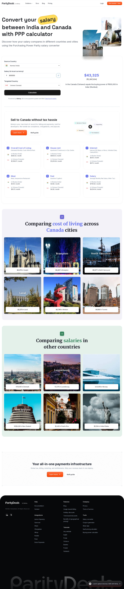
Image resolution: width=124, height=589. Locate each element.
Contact (36, 509)
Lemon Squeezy (39, 519)
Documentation (39, 506)
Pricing (50, 3)
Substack (66, 551)
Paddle (36, 536)
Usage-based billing (69, 509)
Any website (67, 531)
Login (102, 3)
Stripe (36, 526)
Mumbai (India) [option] (15, 65)
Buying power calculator (90, 532)
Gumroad (37, 522)
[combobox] (35, 65)
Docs (37, 3)
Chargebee (38, 529)
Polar (36, 539)
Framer (65, 548)
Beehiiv (65, 544)
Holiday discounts (68, 512)
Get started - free (114, 3)
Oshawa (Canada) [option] (16, 85)
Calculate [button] (32, 93)
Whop (36, 532)
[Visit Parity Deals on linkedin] (7, 515)
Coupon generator (88, 522)
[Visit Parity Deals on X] (11, 515)
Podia (65, 538)
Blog (43, 3)
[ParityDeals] (12, 502)
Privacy (85, 506)
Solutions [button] (28, 3)
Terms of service (88, 509)
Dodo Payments (39, 542)
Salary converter (88, 519)
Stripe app (86, 526)
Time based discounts (70, 516)
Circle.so (66, 541)
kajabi (65, 535)
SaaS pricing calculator (90, 529)
